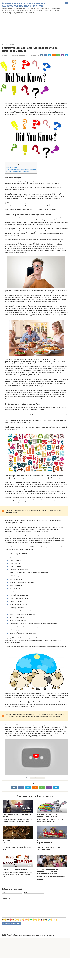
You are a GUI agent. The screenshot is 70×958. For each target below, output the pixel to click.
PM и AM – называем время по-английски (16, 842)
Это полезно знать (21, 55)
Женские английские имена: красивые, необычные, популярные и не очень (49, 871)
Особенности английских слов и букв (17, 171)
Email (26, 892)
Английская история (38, 778)
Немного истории (11, 167)
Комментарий (6, 898)
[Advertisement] (35, 31)
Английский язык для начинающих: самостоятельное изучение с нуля (24, 4)
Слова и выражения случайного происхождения (21, 169)
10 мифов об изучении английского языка (17, 815)
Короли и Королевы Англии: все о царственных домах (51, 842)
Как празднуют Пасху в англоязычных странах (47, 815)
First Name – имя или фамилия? (16, 869)
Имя (4, 892)
